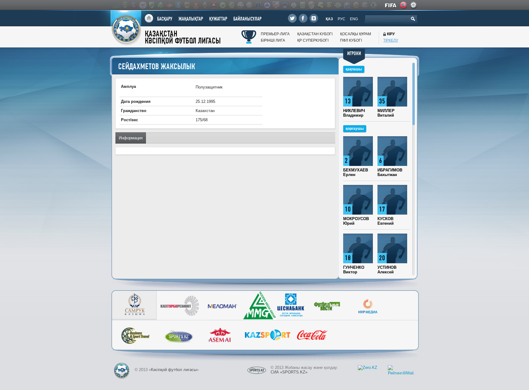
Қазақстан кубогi (314, 34)
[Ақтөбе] (133, 5)
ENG (354, 19)
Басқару (164, 19)
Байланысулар (247, 19)
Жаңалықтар (190, 19)
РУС (341, 19)
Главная (148, 18)
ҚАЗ (329, 19)
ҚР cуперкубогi (312, 40)
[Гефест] (293, 5)
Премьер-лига (275, 34)
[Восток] (284, 5)
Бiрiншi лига (273, 40)
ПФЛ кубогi (351, 40)
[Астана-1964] (231, 5)
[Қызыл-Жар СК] (364, 5)
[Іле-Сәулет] (222, 5)
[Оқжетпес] (346, 5)
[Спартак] (169, 5)
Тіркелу (390, 40)
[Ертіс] (142, 5)
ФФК (414, 5)
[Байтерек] (258, 5)
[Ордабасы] (160, 5)
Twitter (292, 18)
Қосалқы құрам (355, 34)
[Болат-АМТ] (275, 5)
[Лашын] (329, 5)
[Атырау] (124, 5)
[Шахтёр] (196, 5)
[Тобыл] (187, 5)
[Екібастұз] (302, 5)
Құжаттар (218, 19)
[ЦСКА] (355, 5)
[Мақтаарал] (338, 5)
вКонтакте (313, 18)
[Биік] (267, 5)
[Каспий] (320, 5)
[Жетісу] (151, 5)
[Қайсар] (213, 5)
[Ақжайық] (249, 5)
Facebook (303, 18)
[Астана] (116, 5)
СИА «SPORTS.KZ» (289, 372)
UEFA (403, 5)
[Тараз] (178, 5)
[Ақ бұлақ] (240, 5)
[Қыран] (373, 5)
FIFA (391, 5)
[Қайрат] (204, 5)
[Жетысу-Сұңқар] (311, 5)
